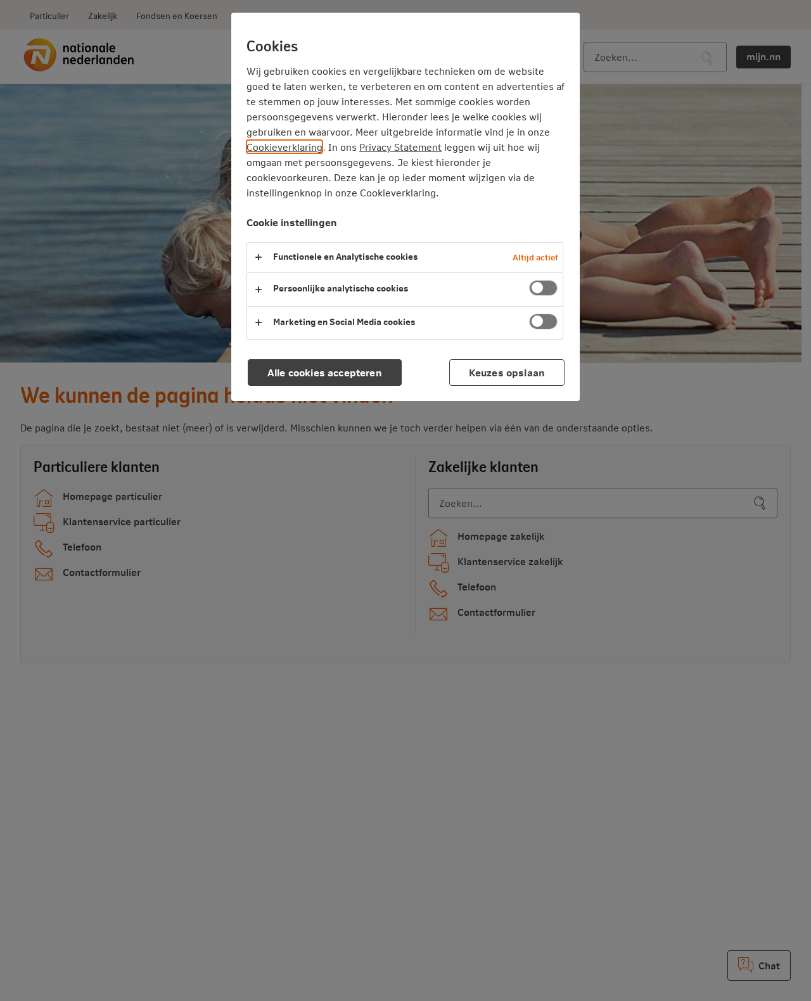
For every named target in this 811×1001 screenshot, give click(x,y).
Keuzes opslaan (507, 372)
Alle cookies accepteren (324, 372)
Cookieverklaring (284, 146)
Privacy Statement (400, 146)
